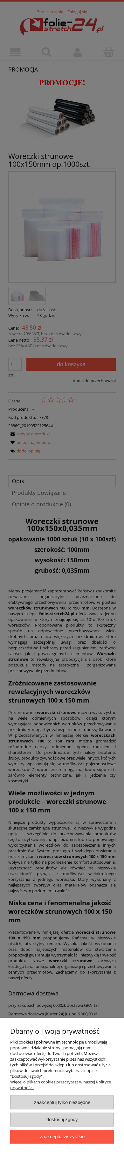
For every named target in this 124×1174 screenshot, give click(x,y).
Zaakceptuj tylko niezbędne (62, 1102)
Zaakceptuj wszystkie (62, 1136)
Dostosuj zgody (62, 1119)
